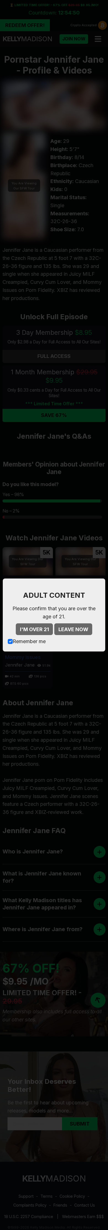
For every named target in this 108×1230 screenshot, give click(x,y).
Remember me (29, 641)
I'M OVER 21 (34, 629)
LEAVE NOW (73, 629)
